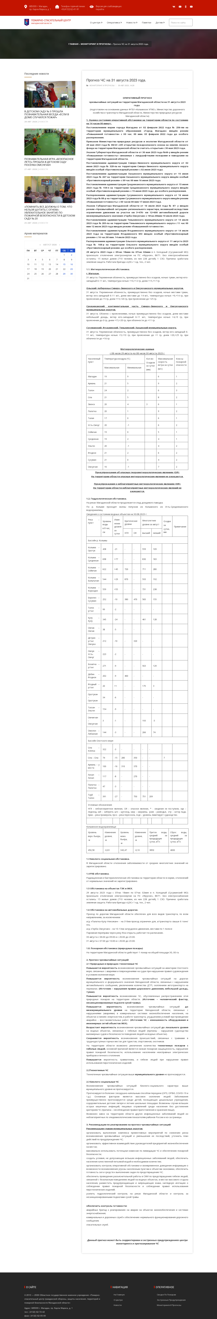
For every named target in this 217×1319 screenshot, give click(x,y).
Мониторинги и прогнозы (169, 1305)
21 (57, 269)
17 (28, 269)
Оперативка (113, 22)
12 (42, 264)
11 (35, 264)
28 (57, 273)
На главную (119, 1294)
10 (28, 264)
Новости (131, 22)
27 (50, 273)
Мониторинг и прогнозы (102, 85)
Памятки (146, 22)
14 (57, 264)
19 (42, 269)
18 (35, 269)
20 (50, 269)
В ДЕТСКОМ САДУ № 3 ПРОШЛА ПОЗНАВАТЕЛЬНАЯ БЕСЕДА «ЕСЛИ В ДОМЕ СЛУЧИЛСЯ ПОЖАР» (46, 114)
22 (64, 269)
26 (42, 273)
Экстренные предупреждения (171, 1300)
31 (28, 278)
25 (35, 273)
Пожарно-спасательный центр (51, 21)
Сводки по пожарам (166, 1294)
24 (28, 273)
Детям (159, 22)
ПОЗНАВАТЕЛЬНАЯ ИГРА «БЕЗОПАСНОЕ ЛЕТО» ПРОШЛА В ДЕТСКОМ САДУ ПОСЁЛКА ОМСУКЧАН (49, 162)
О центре (95, 22)
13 (50, 264)
